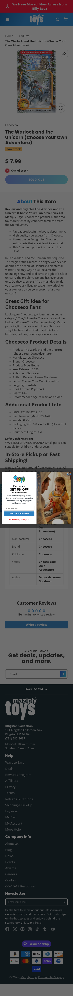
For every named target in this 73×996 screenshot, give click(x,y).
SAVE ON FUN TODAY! (19, 514)
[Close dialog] (69, 474)
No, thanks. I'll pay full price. (19, 520)
